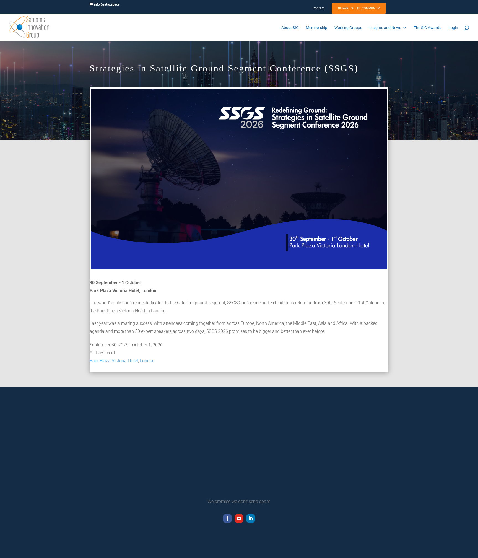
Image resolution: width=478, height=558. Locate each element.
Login (453, 28)
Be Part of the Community (359, 8)
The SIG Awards (427, 28)
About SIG (290, 28)
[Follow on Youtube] (239, 518)
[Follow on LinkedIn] (250, 518)
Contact (318, 8)
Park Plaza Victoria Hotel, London (122, 360)
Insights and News (385, 28)
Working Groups (348, 28)
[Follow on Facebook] (227, 518)
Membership (316, 28)
